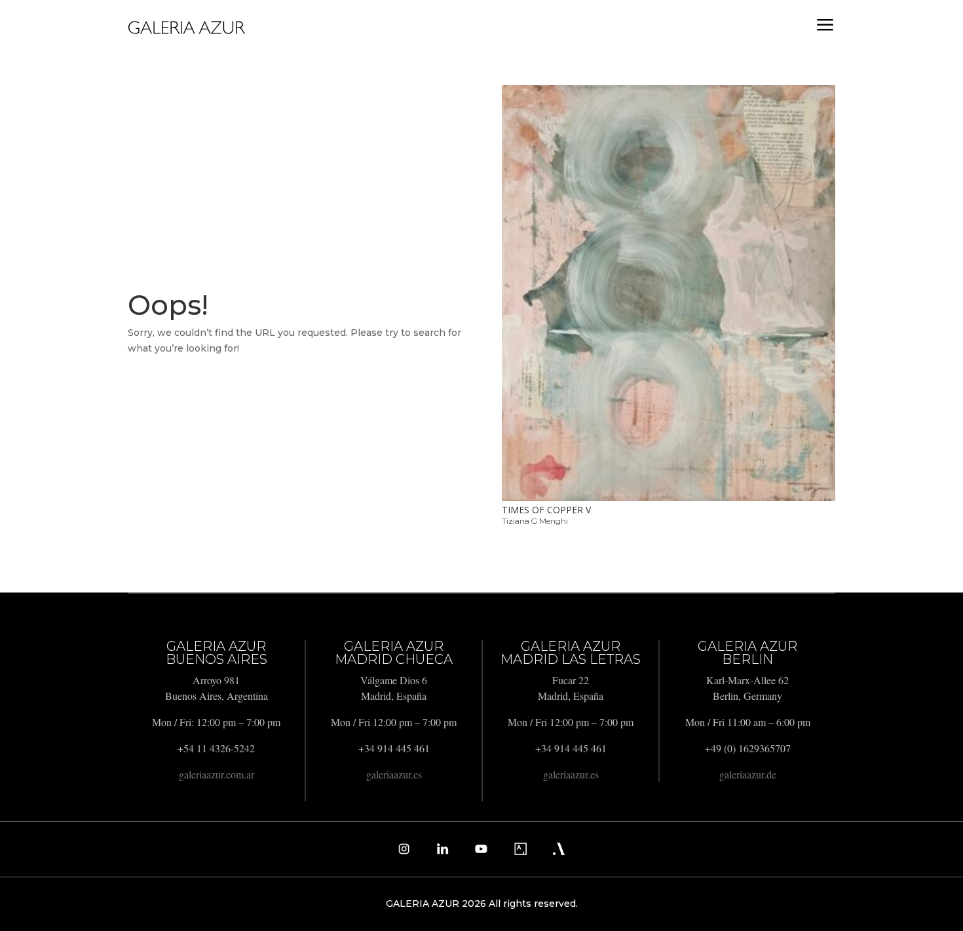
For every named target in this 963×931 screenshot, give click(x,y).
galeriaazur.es (394, 774)
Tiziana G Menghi (535, 521)
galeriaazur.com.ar (216, 774)
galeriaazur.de (747, 774)
